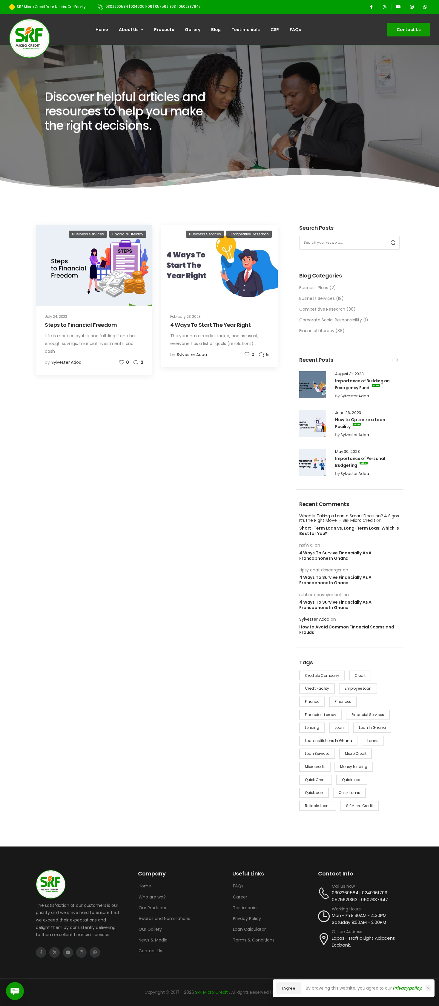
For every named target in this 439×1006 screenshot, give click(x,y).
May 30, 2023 (347, 451)
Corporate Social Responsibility (330, 320)
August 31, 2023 (349, 374)
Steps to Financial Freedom (81, 325)
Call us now (343, 886)
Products (164, 30)
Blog (216, 30)
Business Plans (313, 288)
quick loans (349, 792)
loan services (317, 753)
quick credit (315, 779)
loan (339, 727)
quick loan (352, 779)
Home (102, 30)
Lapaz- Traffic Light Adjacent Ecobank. (363, 941)
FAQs (295, 30)
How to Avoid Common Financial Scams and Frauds (346, 629)
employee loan (358, 688)
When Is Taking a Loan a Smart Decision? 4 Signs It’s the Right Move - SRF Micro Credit (349, 518)
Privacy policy (407, 988)
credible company (322, 675)
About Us (129, 30)
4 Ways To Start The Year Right (210, 325)
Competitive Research (322, 309)
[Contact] (325, 893)
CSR (275, 30)
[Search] (393, 242)
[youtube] (398, 7)
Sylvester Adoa (354, 396)
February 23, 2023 (185, 316)
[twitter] (385, 7)
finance (312, 701)
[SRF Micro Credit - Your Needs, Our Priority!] (29, 38)
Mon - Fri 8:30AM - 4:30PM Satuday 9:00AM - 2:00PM (359, 918)
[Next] (397, 360)
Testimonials (245, 30)
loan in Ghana (372, 727)
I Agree (288, 988)
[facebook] (371, 7)
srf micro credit (359, 805)
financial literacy (320, 714)
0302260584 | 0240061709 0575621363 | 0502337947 (360, 896)
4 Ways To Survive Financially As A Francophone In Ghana (335, 555)
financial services (367, 714)
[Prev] (392, 360)
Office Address (347, 932)
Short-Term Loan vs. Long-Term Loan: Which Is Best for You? (349, 530)
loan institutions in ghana (328, 740)
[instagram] (412, 7)
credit (360, 675)
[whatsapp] (425, 7)
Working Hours (346, 909)
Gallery (192, 30)
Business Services (317, 298)
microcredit (315, 766)
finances (343, 701)
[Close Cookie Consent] (428, 988)
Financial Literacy (316, 331)
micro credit (355, 753)
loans (372, 740)
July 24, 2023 (56, 316)
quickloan (314, 792)
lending (312, 727)
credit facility (317, 688)
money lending (353, 766)
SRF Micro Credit (212, 992)
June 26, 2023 (348, 412)
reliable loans (318, 805)
